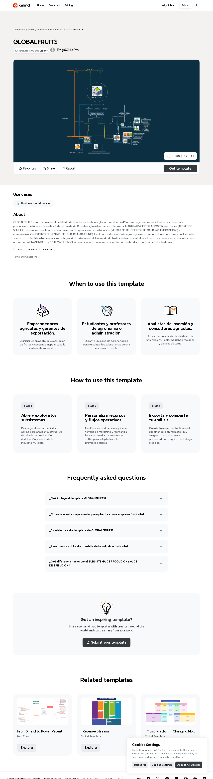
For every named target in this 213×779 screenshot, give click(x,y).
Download (54, 5)
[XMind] (21, 5)
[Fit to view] (192, 156)
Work (31, 29)
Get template (180, 168)
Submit (186, 5)
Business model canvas (50, 29)
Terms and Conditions (25, 257)
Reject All (140, 765)
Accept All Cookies (188, 765)
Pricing (69, 5)
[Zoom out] (186, 156)
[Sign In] (197, 5)
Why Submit (169, 5)
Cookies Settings (162, 765)
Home (40, 5)
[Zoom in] (168, 156)
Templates (19, 29)
